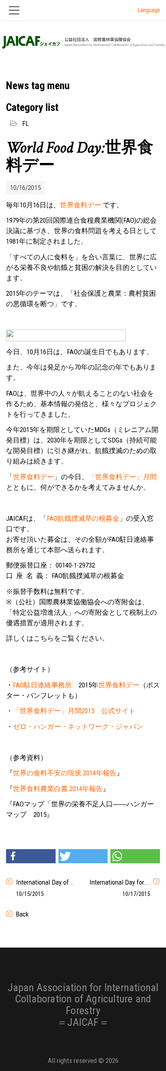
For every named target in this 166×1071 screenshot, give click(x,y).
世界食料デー (80, 205)
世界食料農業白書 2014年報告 (58, 789)
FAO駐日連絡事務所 (42, 685)
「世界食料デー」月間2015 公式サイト (74, 711)
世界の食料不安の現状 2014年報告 (64, 773)
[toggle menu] (83, 10)
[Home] (83, 40)
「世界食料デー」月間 (122, 477)
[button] (31, 856)
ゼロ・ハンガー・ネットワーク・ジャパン (78, 726)
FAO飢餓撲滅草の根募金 (83, 518)
